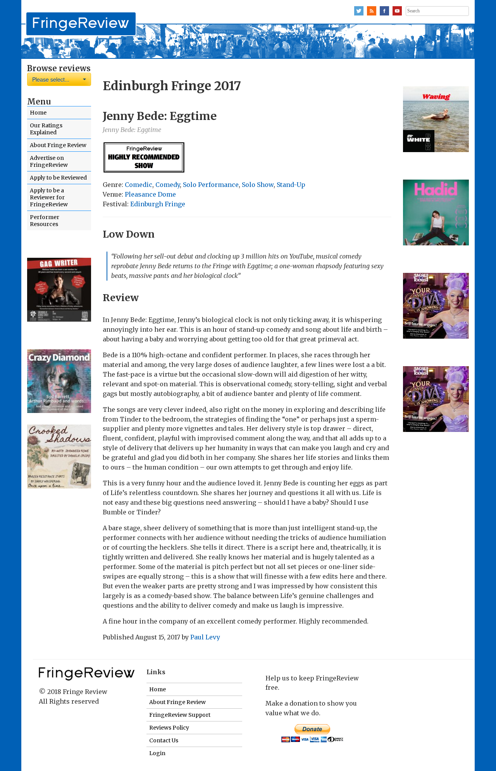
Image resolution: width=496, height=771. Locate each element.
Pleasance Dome (150, 194)
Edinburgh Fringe (157, 204)
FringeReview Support (179, 714)
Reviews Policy (169, 727)
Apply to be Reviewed (58, 177)
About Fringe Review (58, 145)
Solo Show (258, 184)
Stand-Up (291, 184)
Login (157, 753)
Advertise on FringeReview (49, 161)
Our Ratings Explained (46, 129)
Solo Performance (211, 184)
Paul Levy (205, 637)
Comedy (167, 184)
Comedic (138, 184)
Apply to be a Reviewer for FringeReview (49, 197)
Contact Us (163, 740)
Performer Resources (44, 221)
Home (38, 112)
